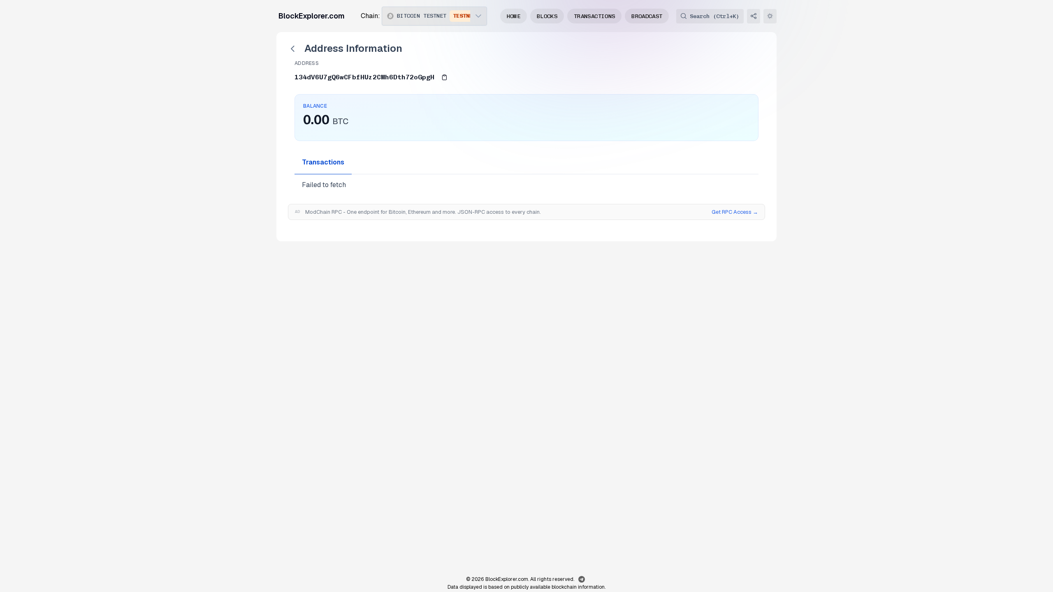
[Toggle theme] (770, 16)
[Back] (293, 48)
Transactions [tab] (323, 162)
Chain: (370, 16)
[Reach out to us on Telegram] (582, 580)
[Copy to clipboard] (444, 77)
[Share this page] (753, 16)
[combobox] (426, 16)
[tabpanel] (526, 185)
